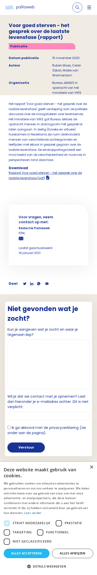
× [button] (91, 467)
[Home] (20, 7)
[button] (48, 566)
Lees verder (32, 513)
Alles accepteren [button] (26, 553)
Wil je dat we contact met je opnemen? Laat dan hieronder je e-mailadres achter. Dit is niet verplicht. (48, 401)
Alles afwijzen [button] (73, 553)
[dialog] (48, 518)
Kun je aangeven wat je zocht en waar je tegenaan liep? (42, 332)
